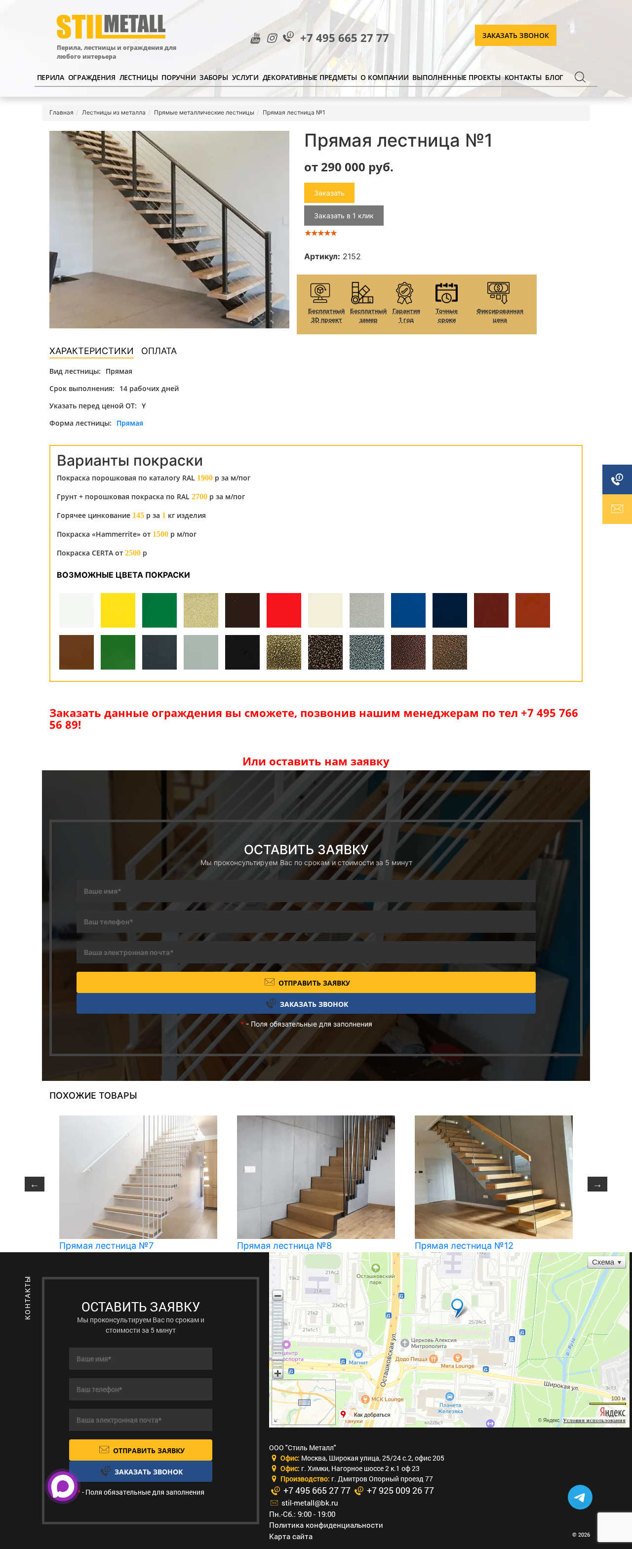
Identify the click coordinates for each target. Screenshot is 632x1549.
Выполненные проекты (456, 77)
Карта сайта (291, 1536)
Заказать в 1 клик (344, 215)
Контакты (523, 77)
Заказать (329, 193)
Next (597, 1184)
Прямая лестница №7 (106, 1245)
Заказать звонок (515, 35)
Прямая (130, 423)
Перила (50, 77)
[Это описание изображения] (169, 229)
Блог (554, 77)
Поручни (178, 77)
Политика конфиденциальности (326, 1525)
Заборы (213, 77)
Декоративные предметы (310, 77)
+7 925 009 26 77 (399, 1490)
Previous (34, 1184)
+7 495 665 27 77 (344, 37)
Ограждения (92, 77)
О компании (384, 77)
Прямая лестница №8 (284, 1245)
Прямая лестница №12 (464, 1245)
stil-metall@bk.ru (308, 1503)
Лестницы (138, 77)
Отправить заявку (313, 983)
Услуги (245, 77)
